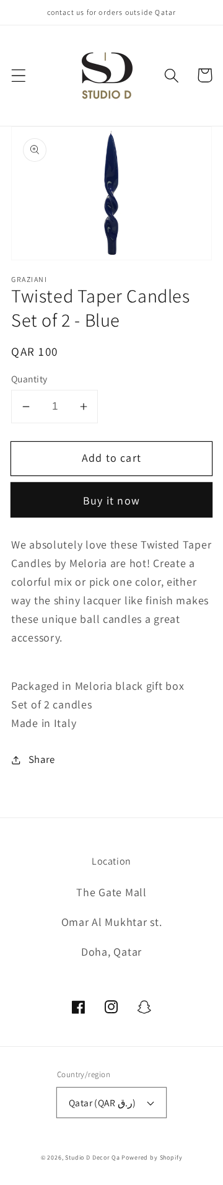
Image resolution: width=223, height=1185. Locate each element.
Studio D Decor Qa (92, 1157)
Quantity (29, 378)
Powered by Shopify (151, 1157)
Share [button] (41, 759)
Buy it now (111, 500)
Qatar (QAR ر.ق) (102, 1102)
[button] (18, 75)
